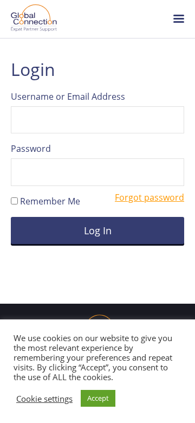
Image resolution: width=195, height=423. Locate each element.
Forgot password (149, 197)
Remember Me (49, 201)
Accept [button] (98, 398)
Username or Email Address (68, 96)
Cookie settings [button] (44, 398)
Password (31, 149)
